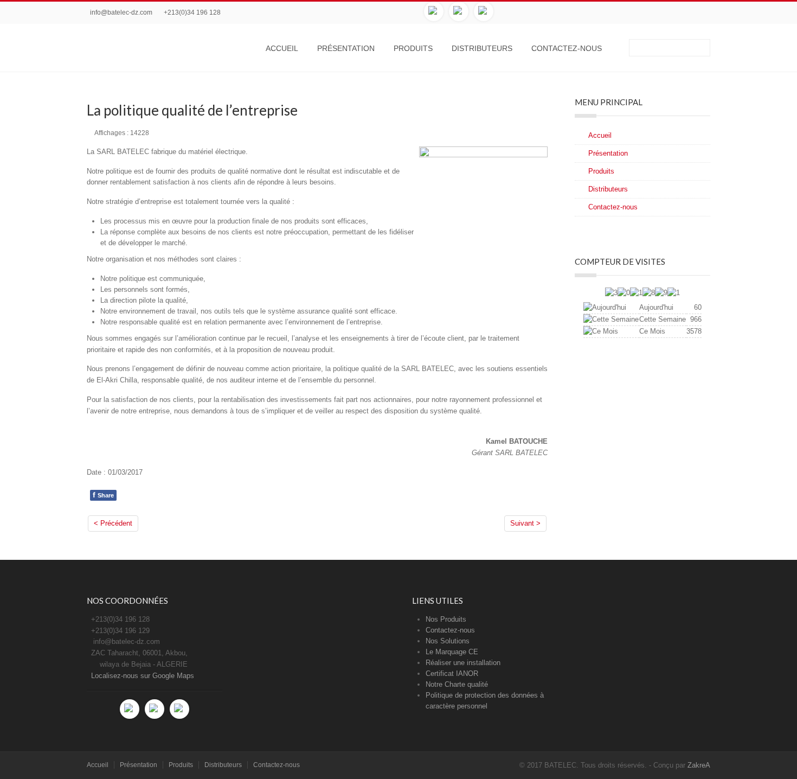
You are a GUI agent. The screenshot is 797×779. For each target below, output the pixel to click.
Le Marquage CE (452, 652)
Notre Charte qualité (457, 684)
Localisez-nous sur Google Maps (142, 676)
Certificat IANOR (452, 673)
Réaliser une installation (463, 663)
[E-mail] (545, 131)
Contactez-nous (566, 48)
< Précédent (113, 523)
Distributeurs (482, 48)
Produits (413, 48)
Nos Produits (446, 619)
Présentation (346, 48)
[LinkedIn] (483, 11)
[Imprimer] (533, 131)
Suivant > (525, 523)
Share (103, 494)
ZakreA (698, 765)
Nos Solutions (448, 641)
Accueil (282, 48)
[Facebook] (434, 11)
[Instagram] (458, 11)
